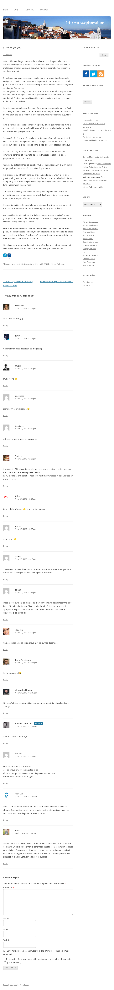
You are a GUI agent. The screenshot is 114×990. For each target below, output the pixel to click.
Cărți (16, 10)
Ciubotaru (29, 10)
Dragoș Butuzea (89, 248)
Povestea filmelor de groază (94, 140)
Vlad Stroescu (88, 265)
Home (5, 10)
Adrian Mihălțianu (90, 225)
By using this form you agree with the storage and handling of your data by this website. (38, 961)
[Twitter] (93, 73)
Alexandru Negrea (23, 690)
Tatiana (18, 456)
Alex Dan (19, 793)
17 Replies (7, 54)
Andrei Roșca (88, 235)
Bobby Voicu (88, 238)
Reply (5, 325)
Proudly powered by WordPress (16, 985)
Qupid (18, 365)
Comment (8, 887)
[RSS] (100, 73)
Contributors (88, 282)
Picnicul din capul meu (92, 137)
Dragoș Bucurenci (90, 245)
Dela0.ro (86, 285)
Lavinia (18, 335)
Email (5, 929)
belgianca (19, 426)
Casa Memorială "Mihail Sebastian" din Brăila (95, 180)
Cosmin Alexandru (90, 242)
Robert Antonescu (90, 255)
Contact (44, 10)
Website (7, 940)
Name (6, 918)
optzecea (19, 395)
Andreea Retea (89, 232)
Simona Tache (89, 258)
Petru (18, 526)
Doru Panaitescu (23, 660)
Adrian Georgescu (90, 222)
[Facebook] (86, 73)
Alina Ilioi (19, 629)
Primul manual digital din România (56, 281)
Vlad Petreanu (89, 262)
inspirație (28, 264)
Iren (84, 252)
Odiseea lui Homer (90, 120)
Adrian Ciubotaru (58, 264)
